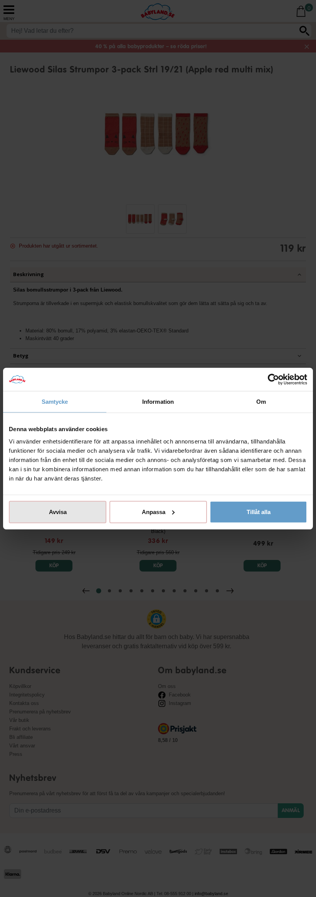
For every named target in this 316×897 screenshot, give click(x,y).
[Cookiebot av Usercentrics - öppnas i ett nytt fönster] (273, 379)
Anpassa (153, 511)
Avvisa (58, 511)
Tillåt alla (259, 511)
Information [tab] (158, 401)
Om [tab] (261, 401)
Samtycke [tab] (55, 401)
